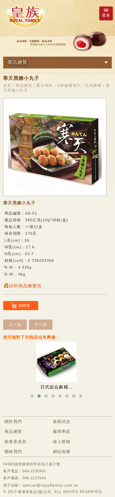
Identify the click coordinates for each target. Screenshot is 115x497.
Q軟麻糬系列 (69, 85)
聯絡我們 (13, 451)
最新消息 (61, 421)
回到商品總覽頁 (25, 286)
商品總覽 (24, 85)
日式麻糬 (93, 85)
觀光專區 (44, 85)
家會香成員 (15, 441)
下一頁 (40, 324)
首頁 (7, 85)
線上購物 (61, 441)
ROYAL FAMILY (25, 16)
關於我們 (13, 421)
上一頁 (15, 324)
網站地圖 (61, 451)
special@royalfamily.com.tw (50, 485)
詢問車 (24, 305)
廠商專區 (61, 431)
